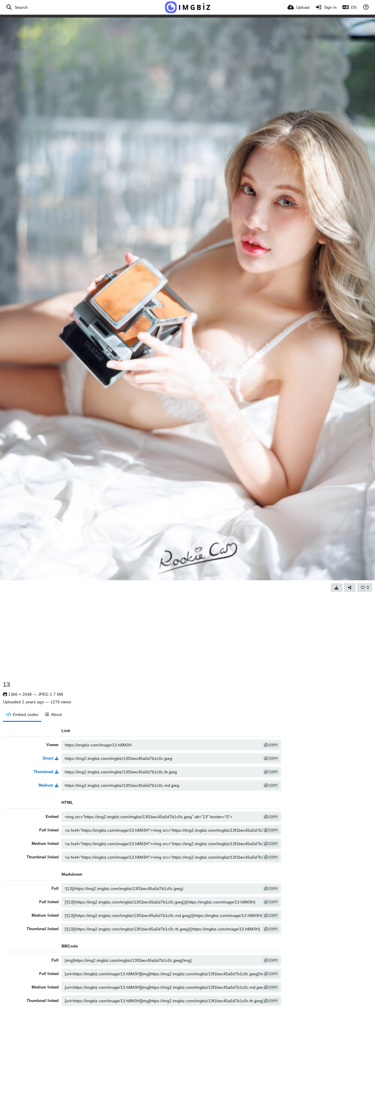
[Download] (336, 587)
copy (272, 745)
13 (6, 684)
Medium (46, 785)
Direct (48, 758)
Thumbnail (43, 772)
